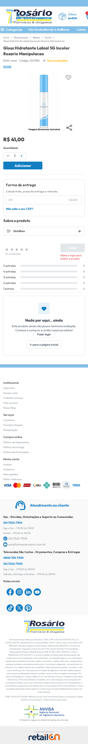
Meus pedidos (10, 474)
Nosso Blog (9, 407)
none (7, 67)
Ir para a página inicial (44, 344)
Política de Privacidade (15, 452)
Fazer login (44, 334)
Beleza (36, 37)
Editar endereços (12, 479)
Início (6, 37)
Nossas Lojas (10, 392)
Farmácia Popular (13, 425)
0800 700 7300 (13, 558)
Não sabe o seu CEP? (19, 209)
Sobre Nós (9, 388)
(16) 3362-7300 (13, 564)
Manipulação (21, 37)
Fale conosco (10, 402)
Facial (48, 37)
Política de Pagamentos (16, 442)
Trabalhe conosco (13, 397)
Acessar (7, 464)
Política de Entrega (13, 447)
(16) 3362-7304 (13, 522)
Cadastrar (9, 469)
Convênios (9, 420)
